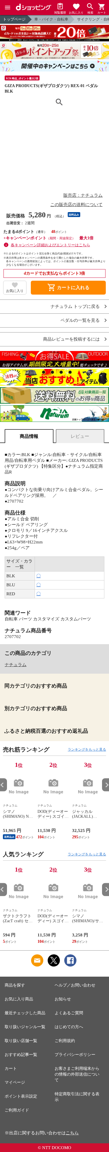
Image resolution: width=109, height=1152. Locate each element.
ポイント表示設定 (21, 1096)
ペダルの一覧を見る (80, 320)
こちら (72, 1133)
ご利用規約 (65, 1041)
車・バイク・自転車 (51, 19)
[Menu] (7, 7)
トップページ (14, 19)
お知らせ (63, 999)
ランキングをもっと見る (87, 749)
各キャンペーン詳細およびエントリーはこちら (50, 245)
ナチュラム (15, 664)
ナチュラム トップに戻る (75, 306)
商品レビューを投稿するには (71, 339)
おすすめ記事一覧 (21, 1054)
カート (11, 1068)
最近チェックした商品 (25, 1013)
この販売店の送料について (76, 204)
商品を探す (15, 985)
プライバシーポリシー (75, 1054)
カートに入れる (68, 287)
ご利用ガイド (17, 1110)
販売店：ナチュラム (83, 195)
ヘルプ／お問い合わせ (75, 985)
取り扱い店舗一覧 (21, 1041)
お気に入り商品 (19, 999)
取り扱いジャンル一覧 (25, 1027)
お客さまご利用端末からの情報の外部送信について (77, 1074)
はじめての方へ (69, 1027)
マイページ (15, 1082)
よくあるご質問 (69, 1013)
